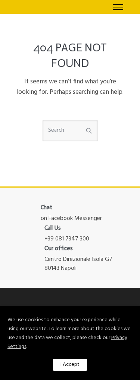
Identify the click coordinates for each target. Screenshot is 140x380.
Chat (47, 207)
